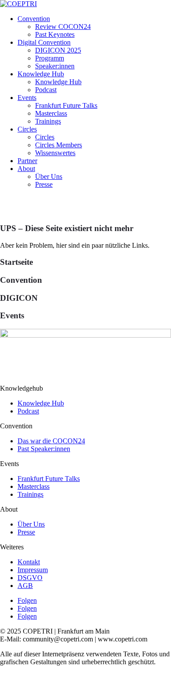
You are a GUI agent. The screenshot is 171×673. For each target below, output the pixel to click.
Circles (27, 129)
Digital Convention (44, 42)
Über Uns (48, 176)
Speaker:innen (55, 66)
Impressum (33, 569)
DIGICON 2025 (58, 50)
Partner (27, 160)
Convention (34, 18)
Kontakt (29, 562)
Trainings (48, 121)
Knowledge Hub (41, 74)
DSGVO (30, 577)
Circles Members (58, 145)
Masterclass (51, 113)
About (26, 168)
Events (27, 97)
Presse (44, 184)
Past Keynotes (55, 34)
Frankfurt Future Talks (66, 105)
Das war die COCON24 (51, 441)
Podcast (46, 89)
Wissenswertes (55, 153)
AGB (25, 585)
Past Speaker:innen (44, 448)
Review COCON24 (63, 26)
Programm (49, 58)
